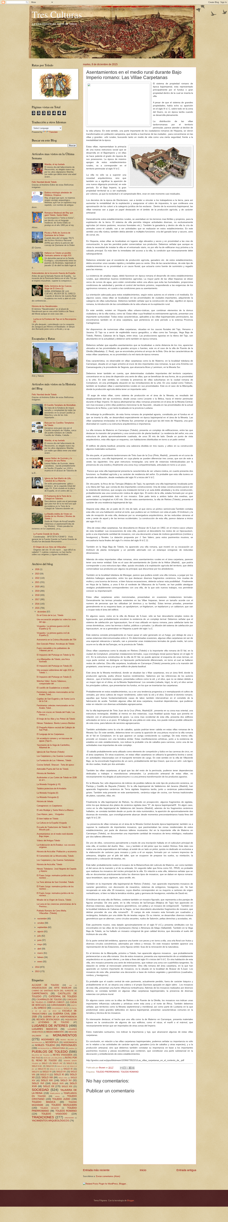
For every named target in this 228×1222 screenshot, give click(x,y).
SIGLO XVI (38, 1083)
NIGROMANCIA (70, 1042)
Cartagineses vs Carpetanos (49, 806)
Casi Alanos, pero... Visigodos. (51, 814)
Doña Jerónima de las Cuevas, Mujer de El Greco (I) (58, 287)
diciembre (42, 612)
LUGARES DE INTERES (50, 1025)
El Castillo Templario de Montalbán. (60, 405)
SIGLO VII (61, 1071)
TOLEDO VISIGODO (54, 1113)
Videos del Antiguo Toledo (48, 840)
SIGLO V (35, 1072)
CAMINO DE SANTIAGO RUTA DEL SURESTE (53, 991)
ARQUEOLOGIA (39, 988)
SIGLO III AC (62, 1066)
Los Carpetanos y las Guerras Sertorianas (55, 860)
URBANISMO (69, 1118)
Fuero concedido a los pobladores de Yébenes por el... (53, 649)
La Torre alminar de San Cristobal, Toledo (55, 882)
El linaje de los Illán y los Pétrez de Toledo (56, 719)
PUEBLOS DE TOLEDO (50, 1051)
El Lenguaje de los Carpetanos (50, 734)
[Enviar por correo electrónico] (121, 1067)
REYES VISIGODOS (62, 1055)
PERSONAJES (69, 1045)
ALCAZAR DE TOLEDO (45, 985)
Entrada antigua (186, 1170)
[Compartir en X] (127, 1067)
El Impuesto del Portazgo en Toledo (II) (54, 666)
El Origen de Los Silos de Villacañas (49, 547)
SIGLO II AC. (37, 1066)
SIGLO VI (46, 1071)
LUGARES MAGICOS (44, 1029)
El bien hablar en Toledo (47, 818)
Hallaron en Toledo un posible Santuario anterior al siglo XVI (58, 254)
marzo (40, 953)
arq (70, 985)
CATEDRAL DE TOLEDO (63, 996)
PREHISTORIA (58, 1048)
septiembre (42, 927)
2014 (37, 967)
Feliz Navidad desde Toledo (44, 182)
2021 (37, 582)
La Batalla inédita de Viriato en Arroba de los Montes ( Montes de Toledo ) (60, 516)
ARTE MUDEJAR (62, 988)
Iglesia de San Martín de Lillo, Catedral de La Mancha (58, 479)
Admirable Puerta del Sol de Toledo (52, 769)
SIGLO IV (42, 1069)
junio (39, 940)
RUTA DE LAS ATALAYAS (53, 1058)
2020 (37, 586)
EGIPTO (74, 1005)
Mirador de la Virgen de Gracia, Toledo (54, 900)
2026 (37, 569)
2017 (37, 599)
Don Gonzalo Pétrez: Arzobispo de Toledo (55, 644)
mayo (40, 944)
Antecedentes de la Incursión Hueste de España (53, 273)
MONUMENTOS (65, 1035)
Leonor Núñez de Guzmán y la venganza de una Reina (58, 459)
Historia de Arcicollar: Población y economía (56, 851)
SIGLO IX (68, 1069)
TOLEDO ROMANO (130, 1072)
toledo (57, 1096)
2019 (37, 591)
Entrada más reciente (96, 1170)
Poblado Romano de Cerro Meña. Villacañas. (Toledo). (52, 912)
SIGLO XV (66, 1080)
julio (39, 936)
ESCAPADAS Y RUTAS (60, 1008)
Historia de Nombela (46, 773)
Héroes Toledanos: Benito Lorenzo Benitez (56, 723)
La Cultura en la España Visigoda (52, 823)
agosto (40, 931)
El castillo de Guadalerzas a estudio (53, 688)
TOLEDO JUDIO (61, 1099)
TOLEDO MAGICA (43, 1102)
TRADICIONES (43, 1117)
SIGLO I (45, 1063)
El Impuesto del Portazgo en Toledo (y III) (55, 655)
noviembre (42, 918)
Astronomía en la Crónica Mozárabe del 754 (56, 639)
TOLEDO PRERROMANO (107, 1072)
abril (39, 949)
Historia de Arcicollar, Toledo (49, 864)
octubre (41, 923)
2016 (37, 604)
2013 (37, 971)
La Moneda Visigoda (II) (47, 793)
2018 (37, 595)
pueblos (71, 1048)
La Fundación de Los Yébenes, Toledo (54, 760)
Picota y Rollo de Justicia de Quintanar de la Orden (57, 234)
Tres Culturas (57, 14)
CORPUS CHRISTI (56, 1002)
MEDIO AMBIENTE (55, 1032)
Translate (53, 132)
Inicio (143, 1170)
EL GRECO (40, 1008)
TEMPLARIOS (55, 1093)
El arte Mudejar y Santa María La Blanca (55, 810)
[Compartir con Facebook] (130, 1067)
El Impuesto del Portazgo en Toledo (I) (54, 677)
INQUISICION (71, 1020)
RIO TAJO (36, 1058)
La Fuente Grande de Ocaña (46, 534)
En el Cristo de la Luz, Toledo (50, 615)
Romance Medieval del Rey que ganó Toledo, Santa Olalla (59, 214)
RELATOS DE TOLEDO (40, 1055)
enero (40, 961)
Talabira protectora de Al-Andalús (51, 788)
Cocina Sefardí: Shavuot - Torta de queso (55, 765)
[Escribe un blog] (124, 1067)
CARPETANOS (40, 993)
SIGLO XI (59, 1074)
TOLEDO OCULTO (49, 1108)
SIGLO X (44, 1074)
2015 (37, 608)
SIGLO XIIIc (62, 1078)
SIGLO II (70, 1063)
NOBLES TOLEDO (45, 1045)
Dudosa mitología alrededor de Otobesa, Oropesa (58, 193)
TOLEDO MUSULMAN (64, 1105)
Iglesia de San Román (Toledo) (50, 752)
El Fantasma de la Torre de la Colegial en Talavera (58, 497)
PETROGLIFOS (43, 1048)
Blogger (130, 1200)
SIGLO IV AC (55, 1069)
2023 (37, 574)
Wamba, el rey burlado (55, 164)
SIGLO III (50, 1066)
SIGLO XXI (67, 1086)
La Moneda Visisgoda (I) (48, 797)
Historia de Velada (45, 801)
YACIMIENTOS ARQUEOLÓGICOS (50, 1120)
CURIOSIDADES (58, 1005)
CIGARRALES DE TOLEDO (49, 999)
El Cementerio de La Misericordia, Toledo (55, 856)
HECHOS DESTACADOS (48, 1019)
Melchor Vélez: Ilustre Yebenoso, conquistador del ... (52, 682)
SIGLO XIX (47, 1080)
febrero (40, 957)
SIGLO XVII (58, 1083)
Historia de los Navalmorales (45, 306)
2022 (37, 578)
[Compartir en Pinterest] (133, 1067)
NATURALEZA (37, 1042)
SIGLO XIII (47, 1077)
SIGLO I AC (57, 1063)
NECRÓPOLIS (51, 1042)
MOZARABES (47, 1039)
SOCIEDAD (40, 1089)
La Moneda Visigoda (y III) (48, 784)
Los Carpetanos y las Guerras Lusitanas (55, 756)
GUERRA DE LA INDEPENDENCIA (60, 1017)
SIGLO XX (48, 1086)
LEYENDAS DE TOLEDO (53, 1022)
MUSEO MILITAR (67, 1040)
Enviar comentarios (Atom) (108, 1176)
